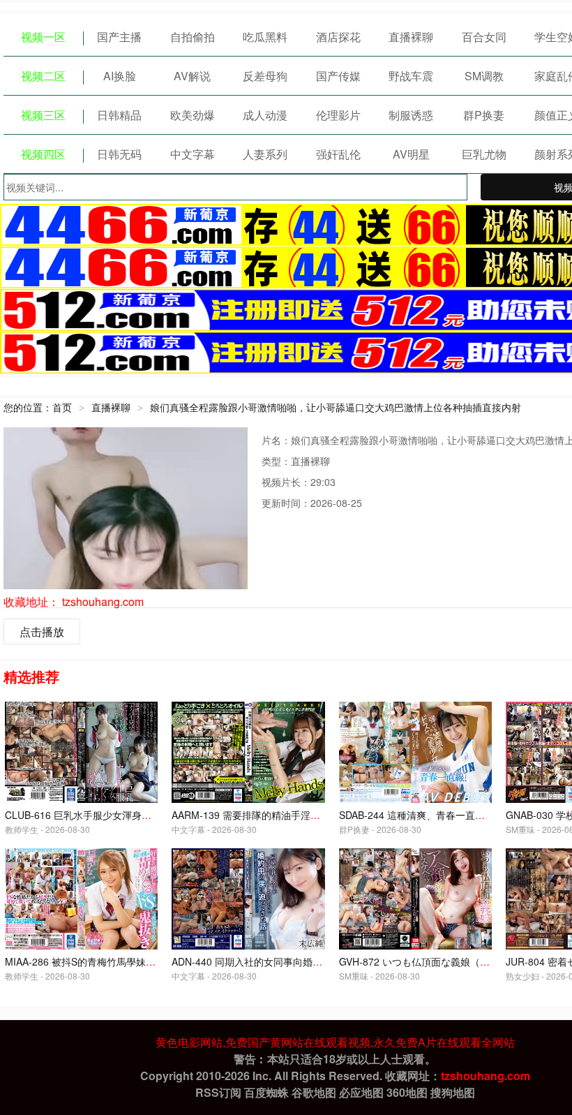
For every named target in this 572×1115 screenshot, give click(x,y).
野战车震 (411, 76)
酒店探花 (338, 37)
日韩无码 (119, 154)
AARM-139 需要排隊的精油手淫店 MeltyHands (273, 815)
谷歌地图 (314, 1092)
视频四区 (43, 154)
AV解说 (192, 76)
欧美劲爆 (192, 115)
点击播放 (42, 631)
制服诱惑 (411, 115)
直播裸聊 (411, 37)
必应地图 (361, 1092)
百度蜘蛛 (266, 1092)
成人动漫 (265, 115)
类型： (276, 461)
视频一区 (43, 37)
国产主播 (119, 37)
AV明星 (411, 154)
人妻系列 (265, 154)
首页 (62, 407)
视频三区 (43, 115)
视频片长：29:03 (299, 482)
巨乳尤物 (484, 154)
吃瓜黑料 (265, 37)
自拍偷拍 (192, 37)
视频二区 (43, 76)
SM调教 (484, 76)
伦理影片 (338, 115)
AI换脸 (119, 76)
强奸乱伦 (338, 154)
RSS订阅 (218, 1092)
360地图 (407, 1092)
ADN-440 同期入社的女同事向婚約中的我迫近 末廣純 (287, 961)
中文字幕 (192, 154)
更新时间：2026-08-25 (312, 503)
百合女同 (484, 37)
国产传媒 (338, 76)
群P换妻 (483, 115)
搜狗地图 (452, 1092)
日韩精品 (119, 115)
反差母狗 (265, 76)
